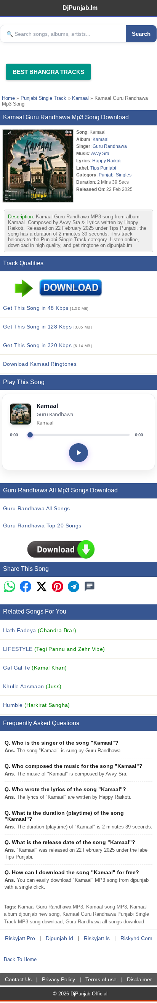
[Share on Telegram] (73, 587)
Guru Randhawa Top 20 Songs (42, 525)
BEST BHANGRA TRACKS (48, 72)
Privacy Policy (58, 979)
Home (8, 98)
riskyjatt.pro (20, 938)
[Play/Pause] (78, 452)
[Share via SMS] (89, 587)
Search (141, 33)
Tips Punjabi (103, 167)
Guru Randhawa (110, 146)
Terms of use (101, 979)
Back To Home (20, 959)
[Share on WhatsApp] (9, 587)
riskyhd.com (136, 938)
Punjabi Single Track (43, 98)
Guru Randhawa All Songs (36, 508)
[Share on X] (41, 587)
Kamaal (80, 98)
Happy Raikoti (107, 160)
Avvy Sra (100, 153)
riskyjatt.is (97, 938)
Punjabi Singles (115, 174)
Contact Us (18, 979)
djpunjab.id (59, 938)
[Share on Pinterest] (57, 587)
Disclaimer (139, 979)
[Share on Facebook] (25, 587)
